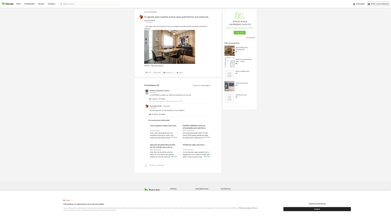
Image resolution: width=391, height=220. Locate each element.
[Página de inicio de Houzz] (8, 3)
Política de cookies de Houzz (248, 208)
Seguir (181, 73)
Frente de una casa (242, 83)
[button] (201, 85)
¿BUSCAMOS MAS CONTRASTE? (242, 49)
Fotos (18, 4)
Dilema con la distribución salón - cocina (244, 60)
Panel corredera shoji (242, 71)
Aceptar (317, 209)
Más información (157, 66)
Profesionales (29, 4)
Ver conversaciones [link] (150, 12)
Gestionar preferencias (317, 204)
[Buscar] (61, 4)
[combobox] (89, 4)
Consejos (51, 4)
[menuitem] (19, 4)
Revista (41, 4)
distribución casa (241, 95)
